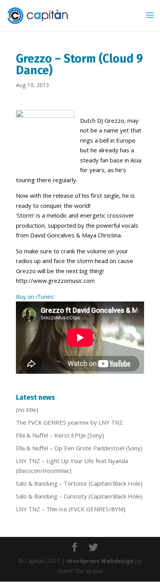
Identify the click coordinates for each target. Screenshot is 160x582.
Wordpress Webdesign (100, 561)
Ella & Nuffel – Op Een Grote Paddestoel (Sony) (79, 448)
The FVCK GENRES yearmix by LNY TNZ (69, 422)
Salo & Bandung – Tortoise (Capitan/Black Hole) (79, 483)
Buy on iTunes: (35, 296)
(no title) (27, 409)
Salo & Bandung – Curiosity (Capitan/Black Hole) (79, 496)
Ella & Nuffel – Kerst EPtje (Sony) (60, 435)
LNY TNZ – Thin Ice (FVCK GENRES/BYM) (70, 509)
